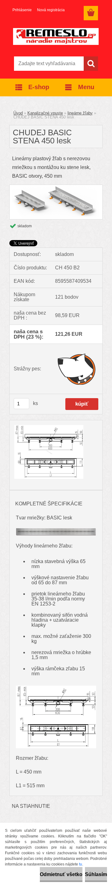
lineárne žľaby (80, 113)
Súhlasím (96, 874)
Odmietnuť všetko (61, 874)
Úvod (18, 113)
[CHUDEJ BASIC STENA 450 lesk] (56, 187)
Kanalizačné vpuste (45, 113)
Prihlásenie (22, 10)
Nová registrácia (51, 10)
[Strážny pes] (76, 369)
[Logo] (56, 36)
